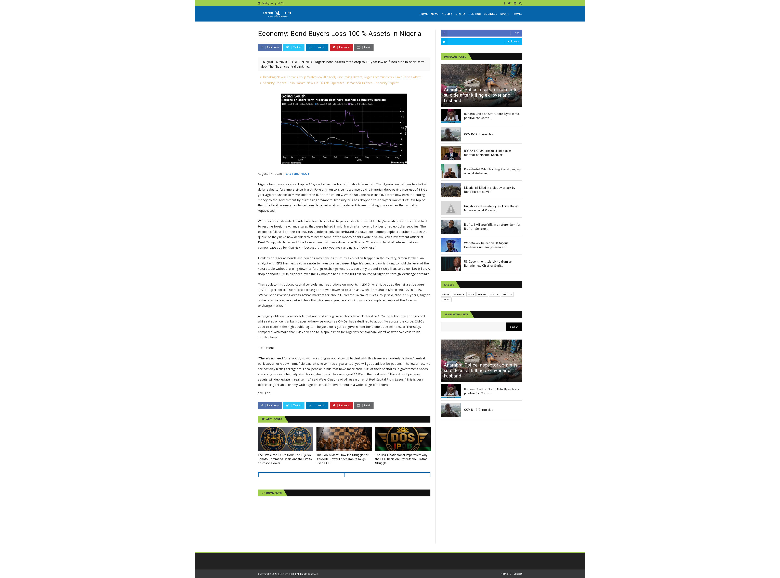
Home (504, 574)
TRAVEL (517, 13)
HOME (424, 13)
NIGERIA (447, 13)
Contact (518, 574)
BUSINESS (490, 13)
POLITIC (494, 294)
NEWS (434, 13)
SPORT (504, 13)
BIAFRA (460, 13)
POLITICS (475, 13)
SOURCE (264, 393)
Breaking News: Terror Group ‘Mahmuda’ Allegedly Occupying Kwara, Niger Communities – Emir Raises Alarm (342, 77)
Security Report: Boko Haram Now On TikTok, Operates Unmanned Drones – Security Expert (331, 83)
